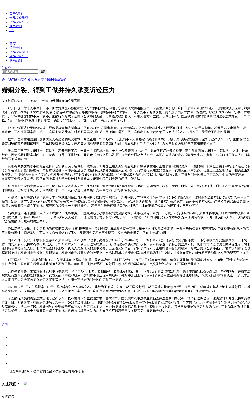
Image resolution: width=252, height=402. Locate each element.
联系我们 (15, 26)
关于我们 (15, 13)
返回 (5, 324)
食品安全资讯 (18, 18)
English (6, 67)
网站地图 (17, 375)
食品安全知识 (18, 22)
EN (11, 30)
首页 (12, 43)
